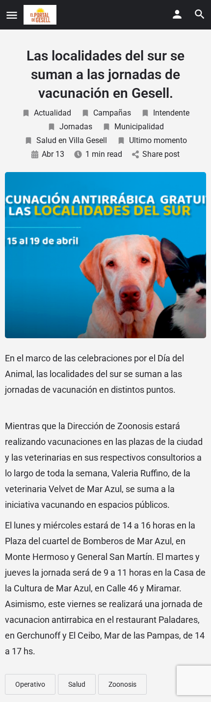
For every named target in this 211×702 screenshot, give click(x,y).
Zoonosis (122, 684)
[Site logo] (41, 15)
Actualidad (52, 112)
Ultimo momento (158, 140)
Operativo (30, 684)
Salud (76, 684)
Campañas (112, 112)
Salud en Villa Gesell (71, 140)
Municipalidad (139, 126)
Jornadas (75, 126)
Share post (161, 154)
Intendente (171, 112)
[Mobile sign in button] (177, 14)
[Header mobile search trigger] (199, 14)
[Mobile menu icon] (12, 15)
